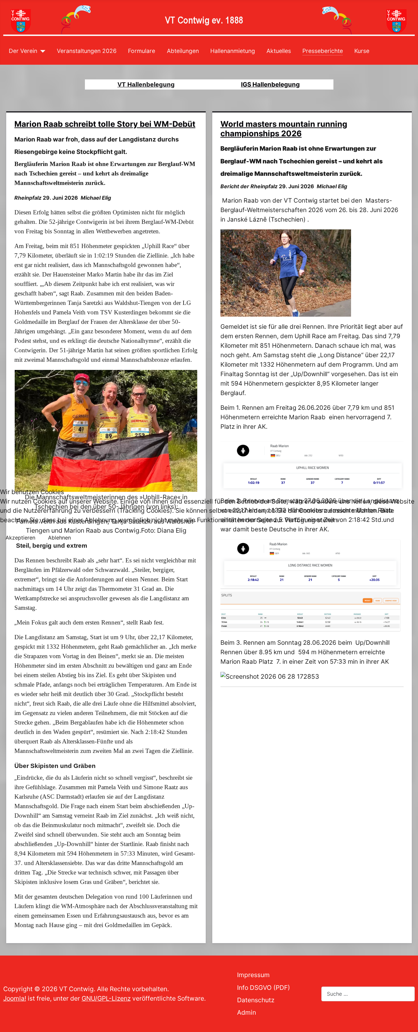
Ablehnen (59, 537)
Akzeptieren (20, 537)
